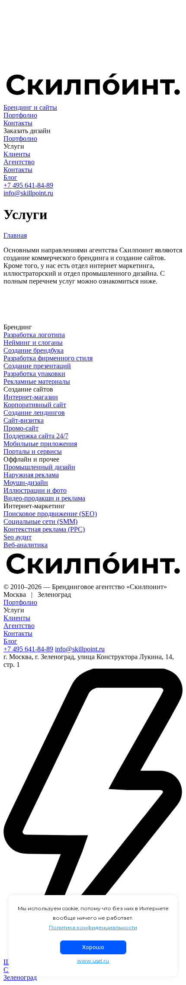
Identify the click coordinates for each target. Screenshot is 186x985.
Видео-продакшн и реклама (44, 498)
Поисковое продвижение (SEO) (50, 513)
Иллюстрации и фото (35, 490)
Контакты (17, 123)
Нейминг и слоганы (33, 342)
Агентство (19, 162)
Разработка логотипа (34, 334)
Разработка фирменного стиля (48, 358)
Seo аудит (17, 537)
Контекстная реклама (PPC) (44, 529)
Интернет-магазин (30, 397)
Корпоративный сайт (34, 404)
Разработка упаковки (34, 373)
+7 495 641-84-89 (28, 185)
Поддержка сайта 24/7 (35, 436)
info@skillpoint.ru (28, 193)
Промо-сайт (20, 428)
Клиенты (16, 154)
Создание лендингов (34, 412)
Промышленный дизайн (39, 467)
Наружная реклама (31, 474)
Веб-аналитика (25, 544)
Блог (10, 177)
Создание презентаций (37, 366)
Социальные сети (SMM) (40, 521)
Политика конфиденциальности (93, 927)
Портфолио (20, 115)
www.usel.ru (93, 960)
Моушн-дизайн (25, 482)
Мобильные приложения (40, 443)
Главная (15, 235)
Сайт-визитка (23, 420)
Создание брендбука (33, 350)
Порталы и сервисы (32, 451)
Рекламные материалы (36, 381)
